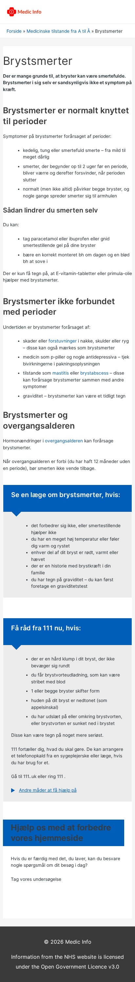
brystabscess (94, 373)
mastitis (60, 373)
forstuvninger (62, 340)
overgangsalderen (64, 440)
